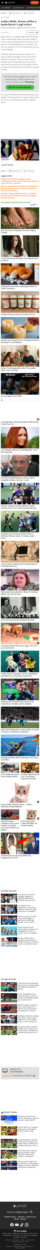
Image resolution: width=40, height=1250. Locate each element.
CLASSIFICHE (18, 7)
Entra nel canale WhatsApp (21, 87)
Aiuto (26, 1241)
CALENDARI (6, 7)
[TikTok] (21, 1226)
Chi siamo (8, 1240)
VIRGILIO (9, 1233)
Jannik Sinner (8, 165)
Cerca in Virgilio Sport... (18, 1212)
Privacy (23, 1240)
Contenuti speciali (10, 1217)
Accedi (34, 3)
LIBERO (4, 1233)
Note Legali (16, 1240)
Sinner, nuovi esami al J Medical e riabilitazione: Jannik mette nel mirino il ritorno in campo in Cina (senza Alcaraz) (20, 188)
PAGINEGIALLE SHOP (27, 1233)
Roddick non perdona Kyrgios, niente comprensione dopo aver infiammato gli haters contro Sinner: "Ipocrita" (20, 181)
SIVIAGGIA (27, 1235)
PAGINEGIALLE (16, 1233)
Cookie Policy (30, 1240)
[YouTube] (17, 1226)
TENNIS (7, 17)
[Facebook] (12, 1226)
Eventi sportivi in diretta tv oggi (24, 1076)
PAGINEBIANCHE (7, 1235)
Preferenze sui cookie (17, 1241)
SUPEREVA (24, 1237)
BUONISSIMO (16, 1237)
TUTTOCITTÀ (16, 1235)
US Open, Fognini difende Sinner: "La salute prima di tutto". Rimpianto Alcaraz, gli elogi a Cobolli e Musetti (19, 195)
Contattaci (21, 1217)
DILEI (21, 1235)
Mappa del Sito (31, 1217)
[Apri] (2, 2)
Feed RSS (16, 1219)
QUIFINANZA (33, 1235)
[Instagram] (26, 1226)
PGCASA (36, 1233)
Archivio (23, 1219)
